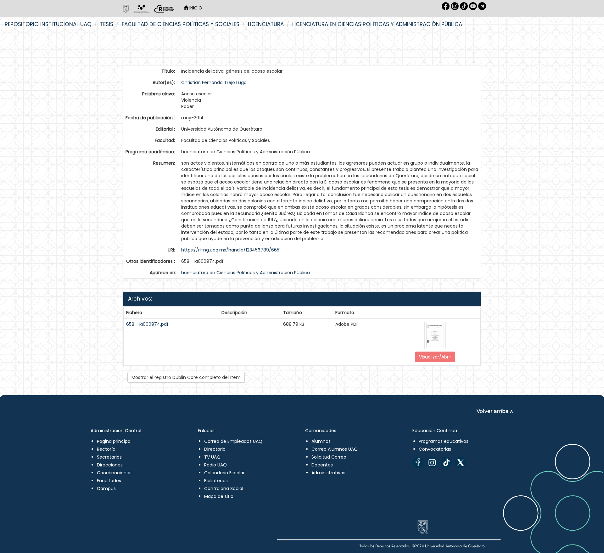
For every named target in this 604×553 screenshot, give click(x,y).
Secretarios (109, 457)
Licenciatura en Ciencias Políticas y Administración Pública (377, 24)
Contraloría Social (223, 488)
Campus (106, 488)
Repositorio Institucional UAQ (48, 24)
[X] (460, 462)
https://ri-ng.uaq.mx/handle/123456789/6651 (231, 250)
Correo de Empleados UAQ (233, 441)
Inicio (195, 8)
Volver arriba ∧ (495, 411)
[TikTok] (446, 462)
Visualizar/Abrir (435, 357)
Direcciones (110, 465)
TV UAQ (212, 457)
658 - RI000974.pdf (147, 324)
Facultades (109, 480)
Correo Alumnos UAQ (334, 449)
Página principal (114, 441)
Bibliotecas (216, 480)
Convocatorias (435, 449)
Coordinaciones (114, 473)
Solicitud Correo (328, 457)
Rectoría (106, 449)
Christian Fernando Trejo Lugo (214, 82)
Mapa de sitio (218, 496)
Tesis (106, 24)
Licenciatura (266, 24)
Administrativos (328, 473)
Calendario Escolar (224, 473)
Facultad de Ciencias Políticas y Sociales (180, 24)
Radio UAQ (215, 465)
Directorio (215, 449)
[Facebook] (417, 462)
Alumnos (321, 441)
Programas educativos (443, 441)
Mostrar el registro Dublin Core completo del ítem (186, 377)
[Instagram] (432, 462)
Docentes (322, 465)
